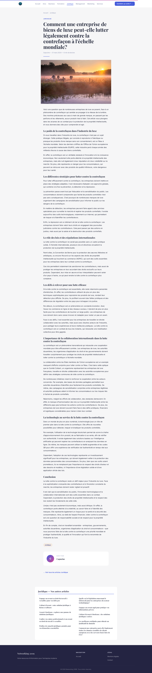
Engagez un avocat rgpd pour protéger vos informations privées (94, 609)
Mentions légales (113, 656)
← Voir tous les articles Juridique (55, 572)
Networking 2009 (26, 653)
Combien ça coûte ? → (125, 4)
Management (80, 4)
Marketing (90, 4)
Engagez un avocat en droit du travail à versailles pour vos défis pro (53, 599)
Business (51, 4)
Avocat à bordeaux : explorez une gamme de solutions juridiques (55, 613)
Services (100, 4)
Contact (110, 660)
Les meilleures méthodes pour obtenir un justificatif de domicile (94, 622)
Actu (44, 4)
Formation (60, 4)
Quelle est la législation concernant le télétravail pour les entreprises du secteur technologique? (94, 600)
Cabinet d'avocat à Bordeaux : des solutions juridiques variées (94, 615)
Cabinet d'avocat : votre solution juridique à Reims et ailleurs (55, 606)
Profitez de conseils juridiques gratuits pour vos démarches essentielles (55, 627)
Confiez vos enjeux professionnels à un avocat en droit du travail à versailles (55, 620)
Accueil (37, 4)
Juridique (70, 4)
